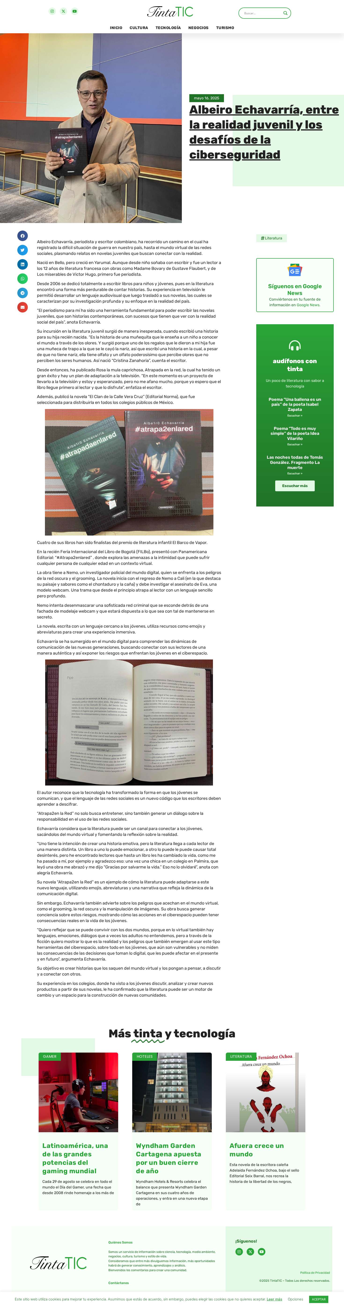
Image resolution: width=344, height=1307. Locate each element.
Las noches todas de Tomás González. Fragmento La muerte (295, 462)
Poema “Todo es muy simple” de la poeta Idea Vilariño (295, 433)
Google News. (308, 305)
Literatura (273, 238)
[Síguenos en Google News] (294, 269)
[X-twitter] (63, 11)
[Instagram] (52, 11)
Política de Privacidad (315, 1272)
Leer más (274, 1299)
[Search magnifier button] (285, 13)
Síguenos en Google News (295, 289)
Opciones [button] (295, 1299)
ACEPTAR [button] (319, 1299)
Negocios (198, 28)
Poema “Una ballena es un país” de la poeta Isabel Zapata (295, 404)
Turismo (225, 28)
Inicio (116, 28)
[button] (22, 236)
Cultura (139, 28)
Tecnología (168, 28)
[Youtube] (74, 11)
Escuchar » (294, 415)
